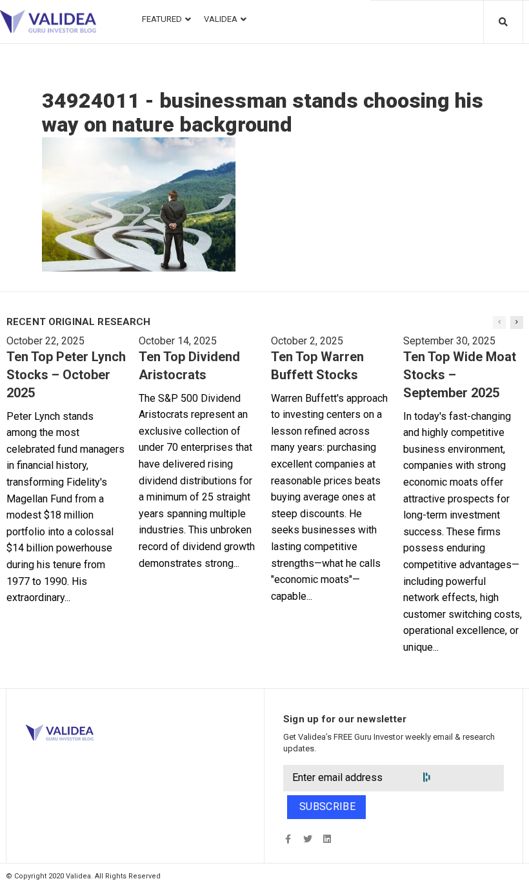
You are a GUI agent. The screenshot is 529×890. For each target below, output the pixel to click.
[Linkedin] (327, 839)
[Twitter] (307, 839)
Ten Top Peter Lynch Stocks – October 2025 (66, 374)
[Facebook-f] (288, 839)
